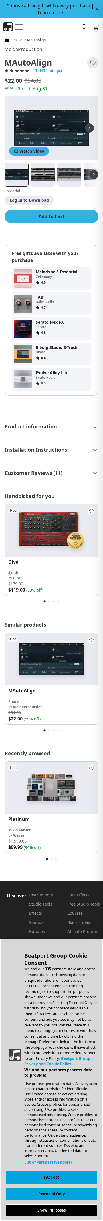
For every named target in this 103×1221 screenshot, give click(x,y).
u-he (17, 578)
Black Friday (78, 922)
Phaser (18, 40)
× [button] (97, 9)
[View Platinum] (51, 788)
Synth (13, 572)
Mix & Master (19, 829)
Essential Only (51, 1193)
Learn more (50, 12)
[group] (51, 550)
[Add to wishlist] (93, 63)
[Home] (7, 40)
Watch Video (31, 151)
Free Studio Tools (83, 904)
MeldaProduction (23, 49)
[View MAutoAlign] (51, 659)
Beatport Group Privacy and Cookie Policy (57, 1061)
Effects (35, 913)
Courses (75, 913)
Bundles (37, 931)
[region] (51, 1080)
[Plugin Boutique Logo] (8, 26)
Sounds (36, 922)
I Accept (51, 1177)
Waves (18, 835)
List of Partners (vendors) (48, 1162)
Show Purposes (51, 1210)
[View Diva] (51, 530)
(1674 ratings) (50, 70)
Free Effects (78, 895)
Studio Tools (40, 904)
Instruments (41, 895)
